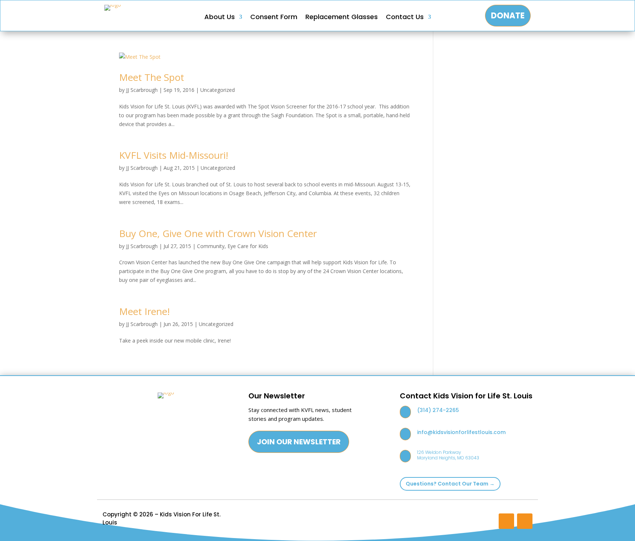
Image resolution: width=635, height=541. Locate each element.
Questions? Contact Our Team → (450, 483)
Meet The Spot (151, 77)
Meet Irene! (144, 311)
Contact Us (405, 17)
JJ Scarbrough (142, 89)
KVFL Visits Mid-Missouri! (173, 155)
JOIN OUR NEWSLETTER (299, 442)
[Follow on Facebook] (524, 521)
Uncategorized (217, 89)
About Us (219, 17)
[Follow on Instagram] (506, 521)
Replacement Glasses (341, 17)
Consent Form (273, 17)
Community (211, 246)
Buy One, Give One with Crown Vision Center (218, 233)
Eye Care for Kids (247, 246)
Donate (508, 15)
